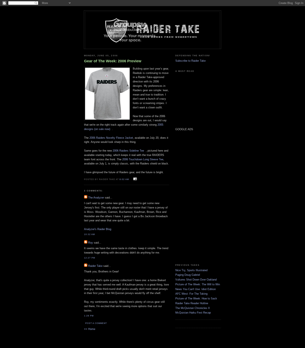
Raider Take (95, 265)
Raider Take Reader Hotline (191, 303)
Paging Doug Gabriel (187, 274)
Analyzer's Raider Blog (97, 229)
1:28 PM (89, 316)
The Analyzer (96, 197)
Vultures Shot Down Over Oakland (196, 279)
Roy (90, 242)
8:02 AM (124, 179)
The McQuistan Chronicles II (192, 308)
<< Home (89, 329)
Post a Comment (96, 323)
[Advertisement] (187, 197)
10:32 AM (89, 234)
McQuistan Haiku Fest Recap (193, 312)
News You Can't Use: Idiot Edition (195, 289)
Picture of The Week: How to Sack (196, 298)
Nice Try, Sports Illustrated (191, 270)
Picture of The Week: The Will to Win (197, 284)
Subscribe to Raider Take (190, 60)
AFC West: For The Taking (191, 293)
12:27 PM (89, 258)
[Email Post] (134, 179)
